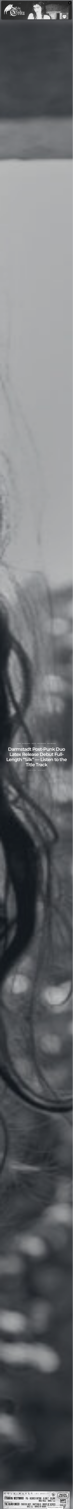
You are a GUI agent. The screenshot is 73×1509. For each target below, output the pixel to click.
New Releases (26, 743)
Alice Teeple (41, 770)
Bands (19, 743)
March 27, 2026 (32, 770)
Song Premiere (41, 743)
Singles (34, 743)
